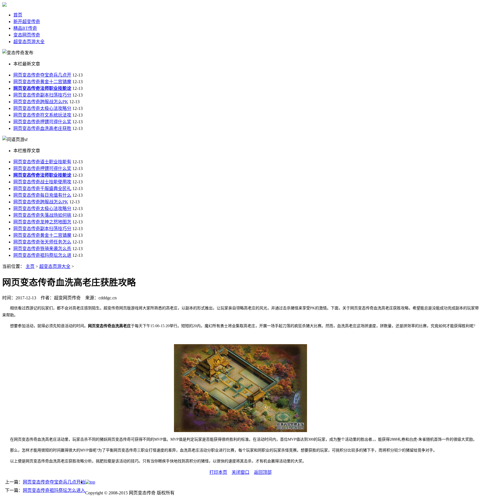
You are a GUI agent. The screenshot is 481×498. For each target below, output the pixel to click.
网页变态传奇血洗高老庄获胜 (42, 128)
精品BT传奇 (25, 28)
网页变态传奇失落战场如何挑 (42, 215)
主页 (30, 266)
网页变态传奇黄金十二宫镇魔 (42, 81)
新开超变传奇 (26, 21)
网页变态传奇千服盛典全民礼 (42, 188)
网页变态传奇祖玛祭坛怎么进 (42, 255)
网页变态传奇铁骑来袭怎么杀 (42, 248)
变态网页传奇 (26, 35)
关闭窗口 (240, 472)
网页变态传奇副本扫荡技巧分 (42, 95)
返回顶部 (263, 472)
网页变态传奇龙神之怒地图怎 (42, 222)
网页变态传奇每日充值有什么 (42, 195)
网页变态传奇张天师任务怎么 (42, 242)
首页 (17, 15)
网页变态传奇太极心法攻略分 (42, 108)
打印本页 (218, 472)
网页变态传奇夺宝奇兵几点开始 (54, 482)
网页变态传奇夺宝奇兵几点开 (42, 75)
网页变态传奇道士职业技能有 (42, 161)
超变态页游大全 (29, 41)
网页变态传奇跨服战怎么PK (40, 101)
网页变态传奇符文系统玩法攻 (42, 115)
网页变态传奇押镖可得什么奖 (42, 121)
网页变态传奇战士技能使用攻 (42, 181)
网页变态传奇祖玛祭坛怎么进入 (54, 490)
